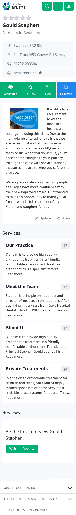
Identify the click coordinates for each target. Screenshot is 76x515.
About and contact (21, 488)
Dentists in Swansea (21, 33)
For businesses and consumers (31, 499)
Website (10, 94)
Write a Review (21, 448)
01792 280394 (25, 63)
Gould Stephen (20, 25)
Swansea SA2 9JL (28, 45)
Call (48, 94)
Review (30, 94)
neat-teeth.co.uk (28, 72)
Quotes (66, 94)
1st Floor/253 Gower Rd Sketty (39, 54)
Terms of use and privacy (26, 509)
